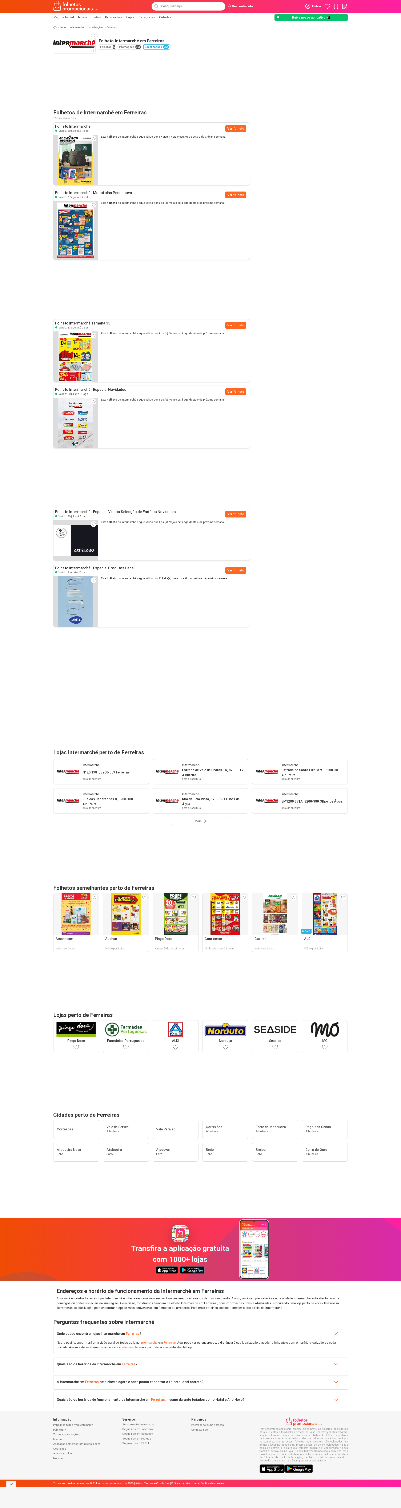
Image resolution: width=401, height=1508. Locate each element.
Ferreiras (133, 1334)
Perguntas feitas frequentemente (73, 1424)
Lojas (130, 17)
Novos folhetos (89, 17)
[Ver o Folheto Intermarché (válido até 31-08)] (75, 423)
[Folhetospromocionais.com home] (76, 6)
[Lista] (344, 6)
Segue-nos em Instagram (137, 1433)
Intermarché (77, 27)
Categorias (147, 17)
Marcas (57, 1439)
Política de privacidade (185, 1483)
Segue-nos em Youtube (136, 1438)
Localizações (96, 27)
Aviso (138, 1483)
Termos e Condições (156, 1483)
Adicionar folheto (63, 1453)
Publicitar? (59, 1429)
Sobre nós (59, 1448)
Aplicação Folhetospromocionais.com (76, 1443)
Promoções (113, 17)
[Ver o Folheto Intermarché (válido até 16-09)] (75, 160)
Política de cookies (212, 1483)
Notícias (58, 1458)
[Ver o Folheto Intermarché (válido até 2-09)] (75, 230)
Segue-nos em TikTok (136, 1443)
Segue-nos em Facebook (137, 1429)
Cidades (165, 17)
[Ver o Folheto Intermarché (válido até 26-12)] (75, 601)
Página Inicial (64, 17)
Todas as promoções (66, 1434)
